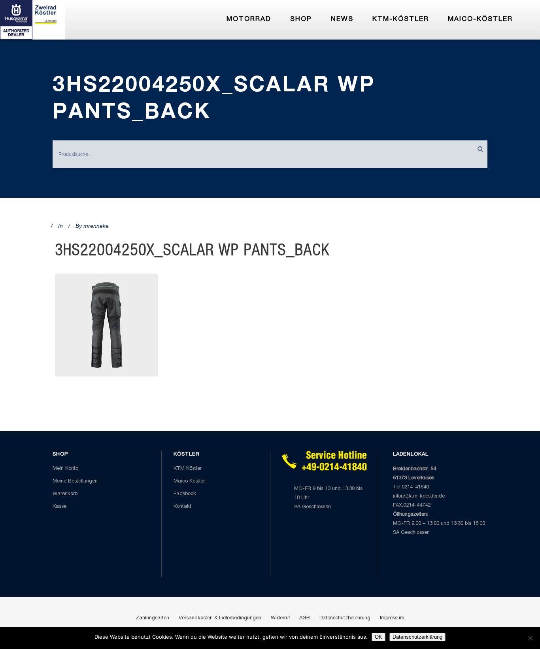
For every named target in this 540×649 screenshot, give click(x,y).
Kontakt (182, 506)
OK (378, 637)
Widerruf (280, 618)
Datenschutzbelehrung (344, 618)
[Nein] (530, 638)
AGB (304, 618)
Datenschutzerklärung (417, 637)
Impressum (392, 618)
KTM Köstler (188, 468)
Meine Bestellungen (75, 481)
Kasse (59, 506)
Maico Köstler (189, 481)
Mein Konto (65, 468)
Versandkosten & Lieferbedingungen (220, 618)
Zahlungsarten (152, 618)
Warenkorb (65, 494)
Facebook (185, 494)
